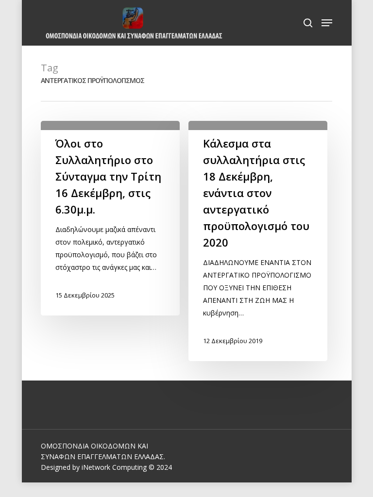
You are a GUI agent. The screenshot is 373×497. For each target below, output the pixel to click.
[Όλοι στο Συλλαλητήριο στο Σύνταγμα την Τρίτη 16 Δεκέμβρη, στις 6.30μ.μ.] (110, 218)
